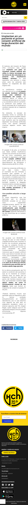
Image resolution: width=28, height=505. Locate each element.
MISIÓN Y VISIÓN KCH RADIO (10, 449)
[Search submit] (25, 17)
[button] (24, 4)
